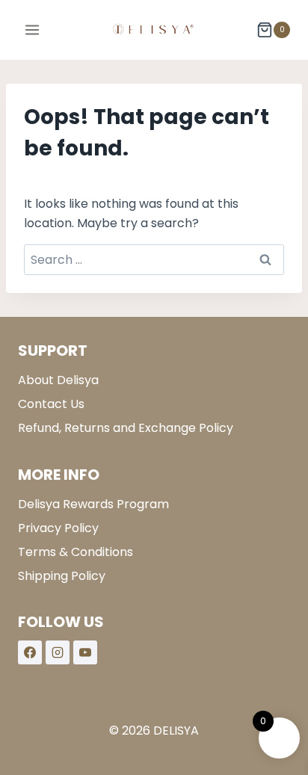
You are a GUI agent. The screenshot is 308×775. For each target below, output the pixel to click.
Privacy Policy (58, 528)
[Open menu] (32, 29)
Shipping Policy (61, 575)
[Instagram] (58, 652)
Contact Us (51, 404)
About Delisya (58, 380)
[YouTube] (85, 652)
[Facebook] (30, 652)
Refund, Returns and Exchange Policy (125, 427)
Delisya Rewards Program (93, 504)
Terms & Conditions (75, 552)
